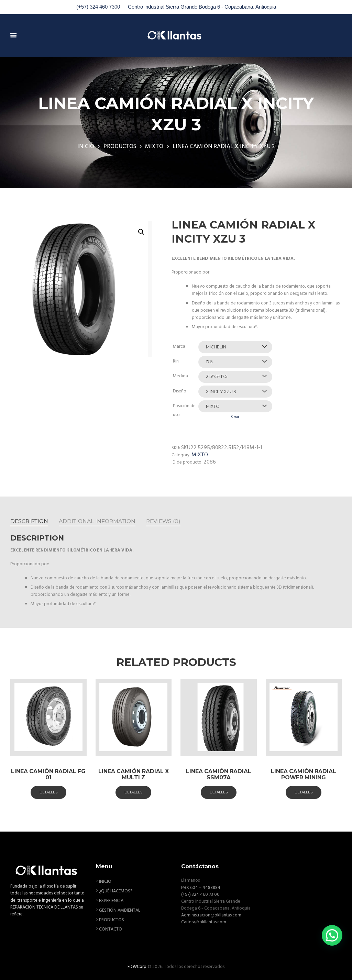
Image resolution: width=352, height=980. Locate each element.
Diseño (179, 391)
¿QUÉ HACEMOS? (115, 891)
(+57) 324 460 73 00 (200, 894)
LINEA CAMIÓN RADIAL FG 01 (48, 774)
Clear (235, 417)
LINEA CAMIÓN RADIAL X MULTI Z (133, 774)
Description (29, 521)
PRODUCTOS (119, 146)
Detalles (48, 792)
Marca (179, 346)
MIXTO (154, 146)
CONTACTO (110, 929)
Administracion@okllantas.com (211, 915)
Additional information (97, 521)
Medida (180, 376)
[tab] (29, 520)
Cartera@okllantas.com (203, 922)
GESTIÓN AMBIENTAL (119, 910)
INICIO (85, 146)
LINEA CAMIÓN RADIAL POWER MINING (303, 774)
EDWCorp (137, 966)
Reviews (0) (163, 521)
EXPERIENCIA (111, 900)
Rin (176, 361)
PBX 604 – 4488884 (200, 887)
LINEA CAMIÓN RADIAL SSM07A (218, 774)
